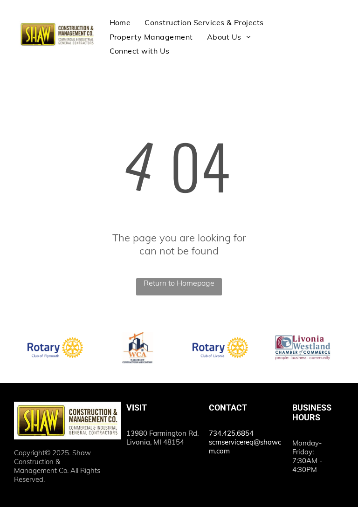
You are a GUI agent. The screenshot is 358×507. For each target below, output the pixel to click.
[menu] (337, 26)
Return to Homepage (179, 283)
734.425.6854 (231, 433)
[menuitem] (120, 22)
